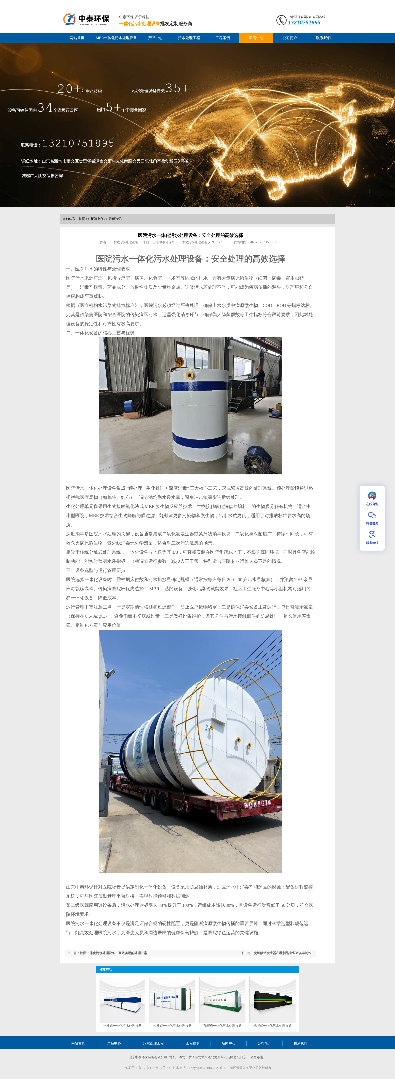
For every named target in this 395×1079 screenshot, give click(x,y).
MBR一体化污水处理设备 (116, 38)
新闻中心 (256, 38)
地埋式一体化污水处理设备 (273, 1025)
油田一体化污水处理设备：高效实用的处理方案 (113, 953)
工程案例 (222, 38)
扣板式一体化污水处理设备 (172, 1025)
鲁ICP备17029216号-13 (154, 1068)
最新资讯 (115, 219)
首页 (82, 219)
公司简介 (290, 38)
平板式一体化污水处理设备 (122, 1025)
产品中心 (155, 38)
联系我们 (323, 38)
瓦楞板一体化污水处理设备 (222, 1025)
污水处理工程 (189, 38)
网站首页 (77, 38)
